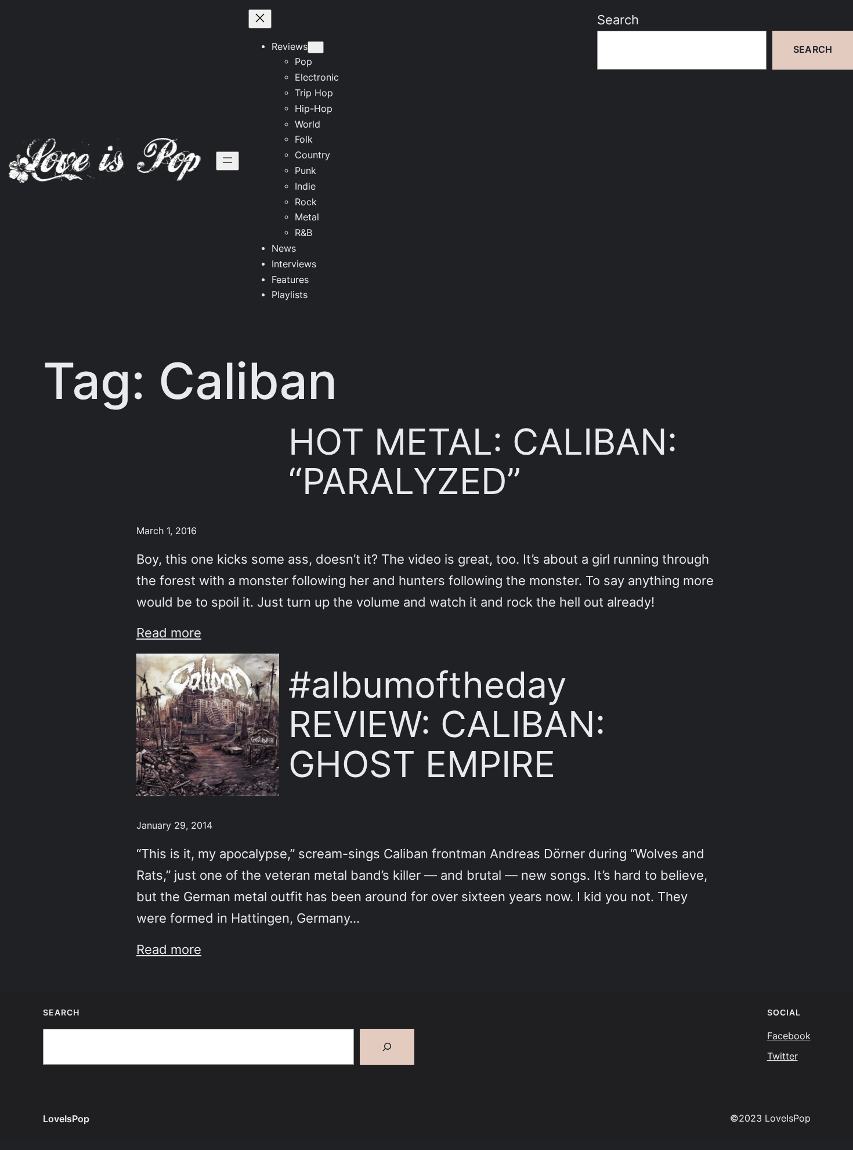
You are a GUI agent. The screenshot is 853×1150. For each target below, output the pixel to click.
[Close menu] (260, 18)
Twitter (782, 1056)
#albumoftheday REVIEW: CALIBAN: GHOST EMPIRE (446, 724)
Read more (168, 632)
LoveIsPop (66, 1118)
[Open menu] (227, 160)
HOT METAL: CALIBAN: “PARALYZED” (482, 462)
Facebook (789, 1036)
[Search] (387, 1047)
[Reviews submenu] (316, 47)
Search (618, 19)
